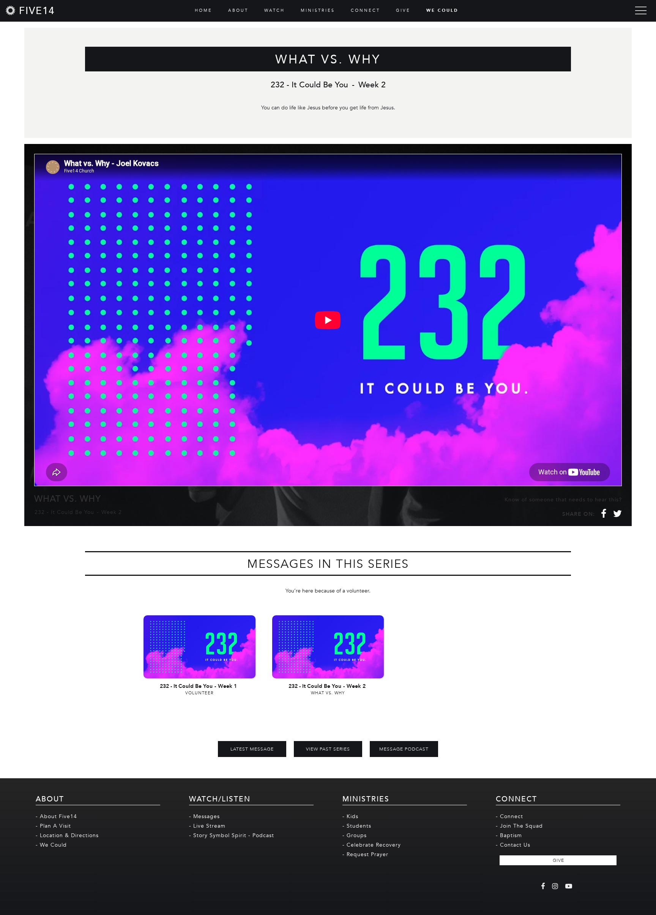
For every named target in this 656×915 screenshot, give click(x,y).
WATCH (274, 10)
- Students (356, 826)
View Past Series (328, 749)
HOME (203, 10)
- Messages (204, 816)
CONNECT (365, 10)
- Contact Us (513, 845)
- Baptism (509, 835)
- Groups (354, 835)
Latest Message (252, 749)
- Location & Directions (67, 835)
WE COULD (442, 10)
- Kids (350, 816)
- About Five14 (56, 816)
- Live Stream (207, 826)
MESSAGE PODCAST (404, 749)
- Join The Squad (519, 826)
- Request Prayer (365, 854)
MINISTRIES (318, 10)
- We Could (51, 845)
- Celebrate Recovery (371, 845)
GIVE (403, 10)
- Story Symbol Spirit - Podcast (231, 835)
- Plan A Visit (53, 826)
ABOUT (238, 10)
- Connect (509, 816)
